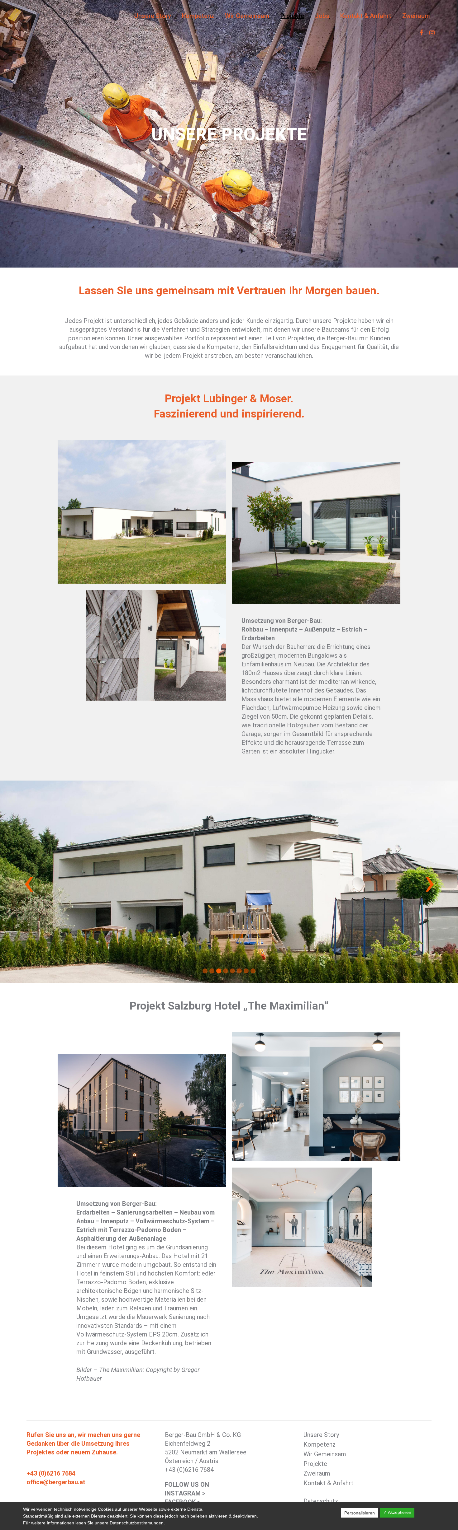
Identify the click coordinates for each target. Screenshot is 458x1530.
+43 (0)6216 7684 (50, 1473)
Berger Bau (58, 15)
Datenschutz (320, 1501)
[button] (205, 971)
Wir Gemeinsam (324, 1454)
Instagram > (185, 1493)
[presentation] (28, 882)
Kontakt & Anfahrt (328, 1483)
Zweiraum (316, 1473)
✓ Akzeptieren (397, 1512)
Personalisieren (359, 1512)
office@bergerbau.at (55, 1482)
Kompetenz (319, 1444)
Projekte (315, 1463)
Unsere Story (321, 1435)
